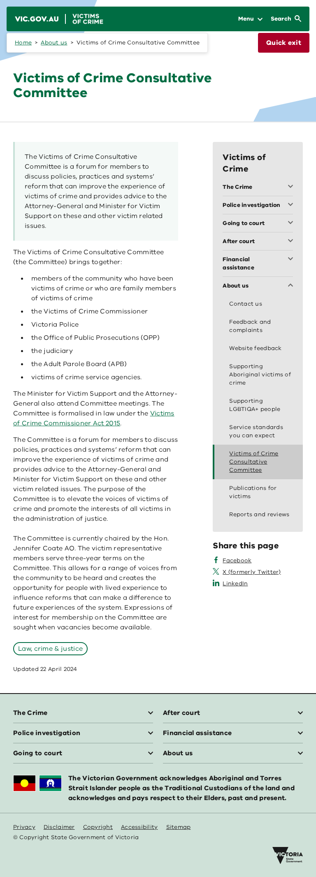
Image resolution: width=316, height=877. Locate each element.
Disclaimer (59, 827)
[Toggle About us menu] (292, 286)
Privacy (24, 827)
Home (23, 42)
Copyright (98, 827)
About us (54, 42)
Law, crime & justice (50, 648)
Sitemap (178, 827)
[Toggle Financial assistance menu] (292, 260)
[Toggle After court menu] (292, 241)
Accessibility (139, 827)
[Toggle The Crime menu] (292, 187)
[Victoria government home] (287, 855)
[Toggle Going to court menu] (292, 223)
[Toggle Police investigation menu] (292, 205)
